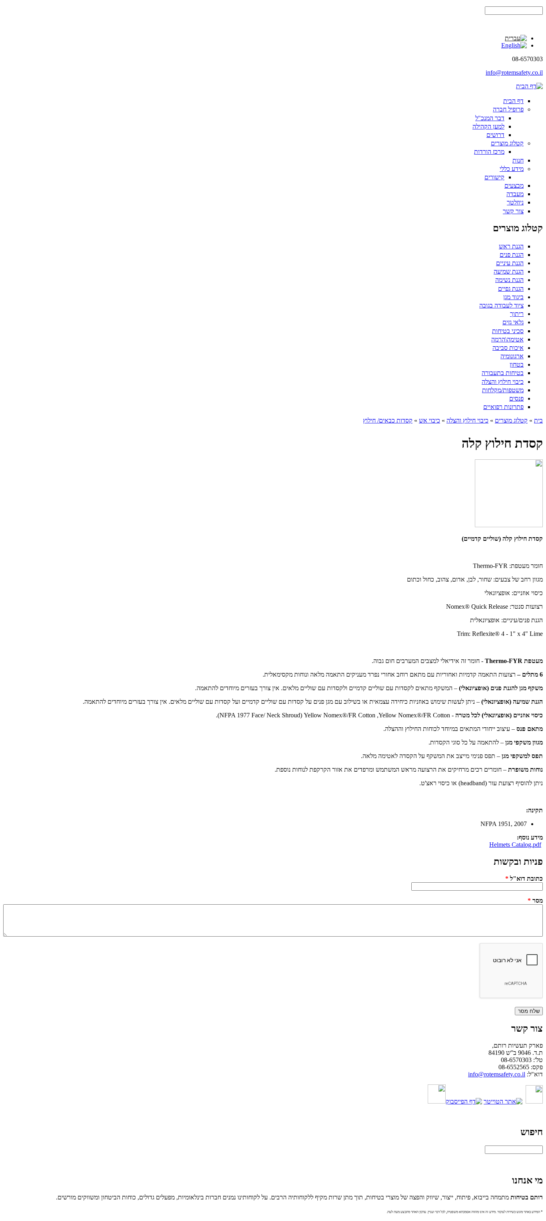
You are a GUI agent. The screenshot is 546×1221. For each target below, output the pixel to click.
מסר (535, 900)
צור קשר (513, 211)
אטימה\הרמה (507, 339)
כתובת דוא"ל (524, 878)
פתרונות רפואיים (503, 406)
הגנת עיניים (510, 263)
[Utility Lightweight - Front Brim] (514, 45)
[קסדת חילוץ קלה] (516, 38)
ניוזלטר (515, 202)
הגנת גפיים (511, 288)
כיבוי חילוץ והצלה (503, 381)
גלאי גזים (513, 322)
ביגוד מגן (513, 297)
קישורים (494, 177)
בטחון (517, 364)
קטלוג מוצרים (507, 143)
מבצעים (514, 185)
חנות (518, 160)
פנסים (516, 398)
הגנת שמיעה (509, 271)
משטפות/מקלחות (503, 390)
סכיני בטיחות (508, 331)
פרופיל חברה (508, 109)
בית (538, 420)
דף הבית (513, 100)
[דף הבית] (529, 86)
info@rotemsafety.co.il (514, 72)
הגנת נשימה (509, 279)
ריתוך (517, 313)
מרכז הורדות (489, 151)
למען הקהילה (488, 126)
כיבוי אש (429, 420)
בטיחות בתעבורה (503, 372)
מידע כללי (512, 168)
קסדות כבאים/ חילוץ (387, 420)
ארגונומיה (512, 356)
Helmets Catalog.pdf (515, 844)
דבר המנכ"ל (489, 118)
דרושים (495, 134)
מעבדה (515, 194)
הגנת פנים (512, 254)
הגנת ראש (511, 246)
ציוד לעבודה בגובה (501, 305)
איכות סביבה (508, 347)
